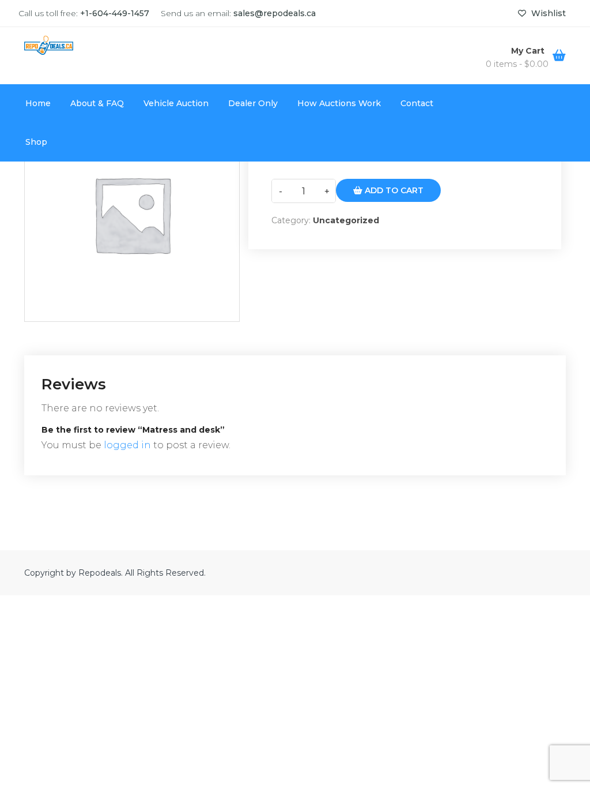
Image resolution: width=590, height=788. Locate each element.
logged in (127, 445)
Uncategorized (346, 220)
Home (38, 103)
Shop (36, 142)
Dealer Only (253, 103)
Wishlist (547, 13)
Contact (416, 103)
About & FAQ (97, 103)
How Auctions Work (339, 103)
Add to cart (392, 190)
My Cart (529, 51)
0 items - (517, 64)
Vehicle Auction (176, 103)
